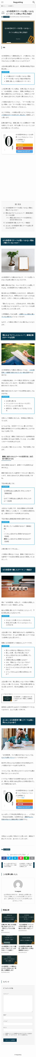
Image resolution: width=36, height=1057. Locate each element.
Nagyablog (18, 2)
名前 (4, 1015)
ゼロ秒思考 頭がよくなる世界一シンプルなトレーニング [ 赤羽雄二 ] (24, 137)
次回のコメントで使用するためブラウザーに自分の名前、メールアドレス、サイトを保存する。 (18, 1034)
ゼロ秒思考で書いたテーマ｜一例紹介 (18, 222)
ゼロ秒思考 (6, 16)
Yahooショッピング (24, 151)
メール (5, 1021)
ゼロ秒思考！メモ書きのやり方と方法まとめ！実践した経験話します (22, 698)
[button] (4, 858)
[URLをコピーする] (32, 858)
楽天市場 (20, 148)
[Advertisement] (18, 177)
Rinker (23, 141)
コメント (6, 993)
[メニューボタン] (2, 2)
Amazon (20, 145)
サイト (5, 1027)
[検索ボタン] (33, 2)
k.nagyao (18, 891)
